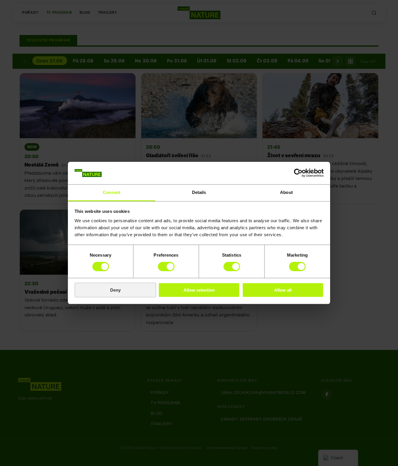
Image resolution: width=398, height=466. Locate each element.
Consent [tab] (111, 192)
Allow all (283, 290)
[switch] (166, 266)
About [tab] (286, 192)
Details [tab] (199, 192)
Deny (115, 290)
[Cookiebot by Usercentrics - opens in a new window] (298, 173)
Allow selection (199, 290)
